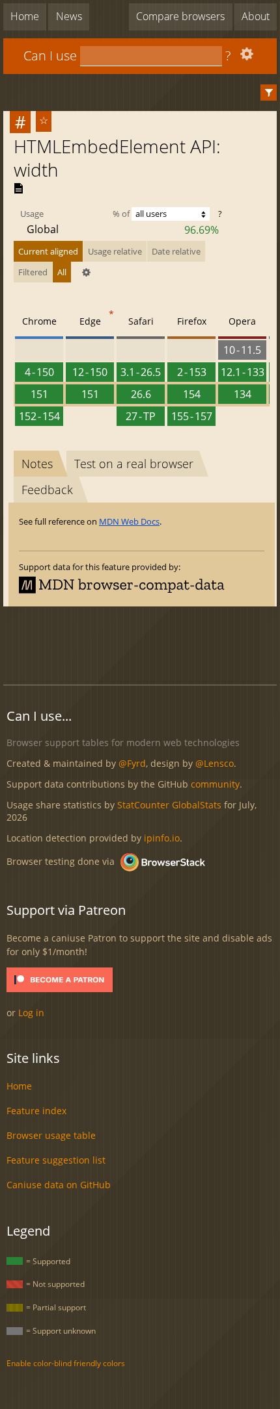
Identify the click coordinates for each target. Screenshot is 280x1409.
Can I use (50, 55)
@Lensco (214, 763)
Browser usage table (51, 1135)
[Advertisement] (141, 643)
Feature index (36, 1110)
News (69, 16)
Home (24, 16)
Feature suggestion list (56, 1160)
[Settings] (245, 56)
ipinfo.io (162, 838)
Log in (31, 1012)
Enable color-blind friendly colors (66, 1363)
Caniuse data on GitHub (59, 1184)
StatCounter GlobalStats (169, 805)
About (256, 16)
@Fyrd (132, 763)
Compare (180, 16)
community (215, 784)
